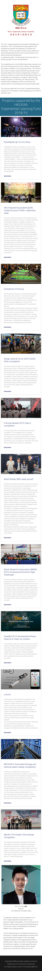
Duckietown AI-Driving (14, 289)
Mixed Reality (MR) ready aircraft (18, 479)
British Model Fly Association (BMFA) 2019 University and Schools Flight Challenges (20, 572)
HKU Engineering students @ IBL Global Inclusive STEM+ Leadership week (20, 210)
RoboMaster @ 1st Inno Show (17, 142)
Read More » (8, 176)
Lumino (7, 694)
